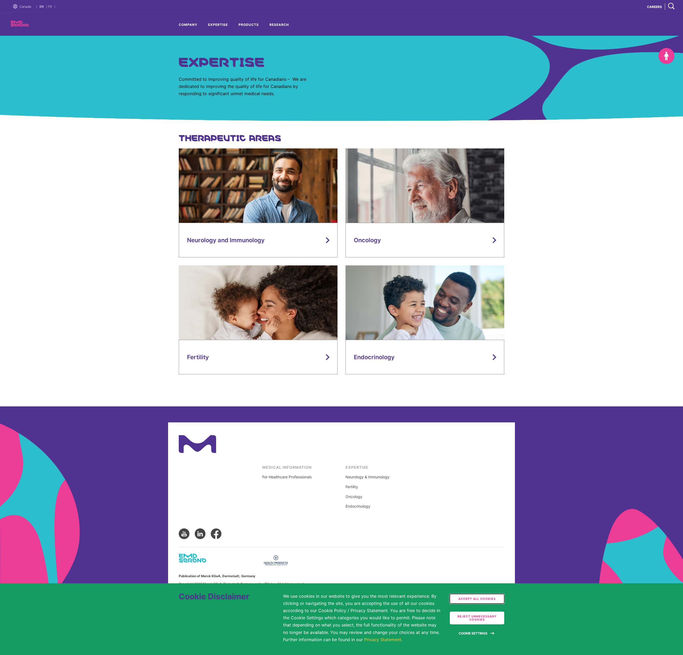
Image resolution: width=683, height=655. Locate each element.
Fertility (352, 487)
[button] (16, 6)
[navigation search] (671, 6)
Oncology (354, 497)
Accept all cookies (477, 599)
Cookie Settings (473, 633)
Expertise (218, 25)
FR (50, 6)
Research (279, 25)
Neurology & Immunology (368, 477)
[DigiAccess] (666, 56)
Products (249, 25)
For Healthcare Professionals (287, 477)
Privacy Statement (382, 639)
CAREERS (654, 7)
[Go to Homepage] (16, 6)
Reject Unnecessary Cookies (477, 617)
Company (188, 25)
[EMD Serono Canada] (29, 25)
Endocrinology (358, 506)
